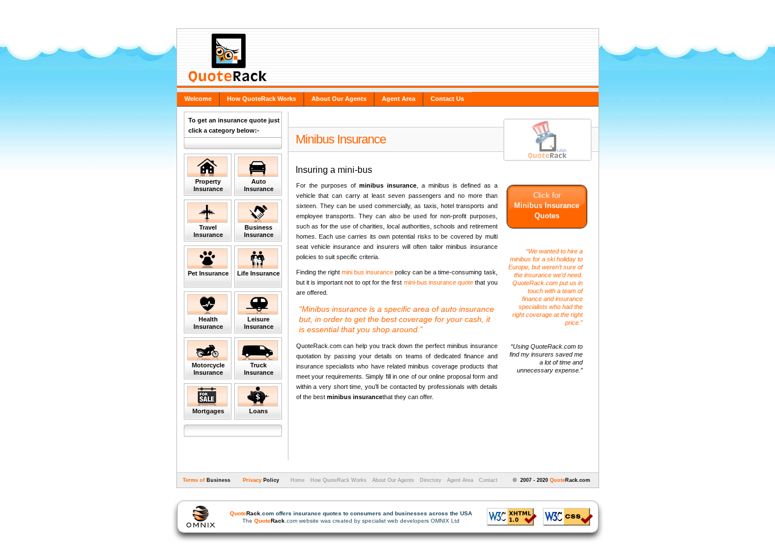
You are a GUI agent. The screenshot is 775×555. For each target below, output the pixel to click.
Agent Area (398, 98)
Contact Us (447, 98)
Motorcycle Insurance (208, 369)
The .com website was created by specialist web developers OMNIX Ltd (351, 517)
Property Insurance (208, 185)
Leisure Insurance (258, 323)
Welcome (198, 98)
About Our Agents (339, 98)
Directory (430, 480)
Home (297, 480)
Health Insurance (208, 323)
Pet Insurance (208, 273)
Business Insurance (258, 231)
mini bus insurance (368, 272)
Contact (488, 480)
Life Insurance (258, 273)
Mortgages (208, 411)
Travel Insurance (208, 231)
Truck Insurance (258, 369)
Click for (546, 205)
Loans (258, 411)
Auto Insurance (258, 185)
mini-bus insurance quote (438, 282)
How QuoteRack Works (261, 98)
